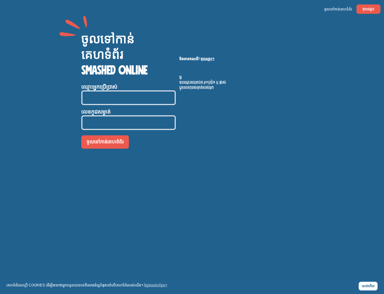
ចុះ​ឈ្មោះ (368, 9)
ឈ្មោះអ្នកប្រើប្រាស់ (99, 87)
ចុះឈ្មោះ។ (207, 59)
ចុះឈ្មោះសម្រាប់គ (191, 82)
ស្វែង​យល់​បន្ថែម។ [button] (155, 285)
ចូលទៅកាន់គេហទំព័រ (338, 9)
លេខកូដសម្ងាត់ (96, 112)
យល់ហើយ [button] (368, 286)
